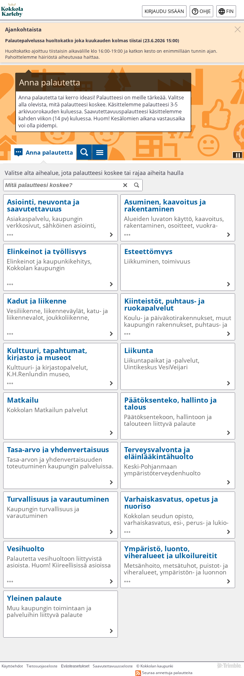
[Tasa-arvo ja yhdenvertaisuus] (60, 465)
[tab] (43, 152)
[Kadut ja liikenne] (60, 317)
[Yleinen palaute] (60, 614)
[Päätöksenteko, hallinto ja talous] (178, 416)
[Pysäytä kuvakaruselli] (237, 154)
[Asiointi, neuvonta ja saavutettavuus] (60, 218)
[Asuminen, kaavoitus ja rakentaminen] (178, 218)
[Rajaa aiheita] (136, 185)
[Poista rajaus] (125, 185)
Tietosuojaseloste (42, 666)
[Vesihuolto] (60, 564)
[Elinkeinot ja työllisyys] (60, 267)
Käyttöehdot (12, 666)
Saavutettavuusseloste (113, 666)
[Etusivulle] (12, 10)
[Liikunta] (178, 366)
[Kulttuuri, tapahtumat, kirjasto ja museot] (60, 366)
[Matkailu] (60, 416)
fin (230, 11)
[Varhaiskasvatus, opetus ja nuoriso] (178, 515)
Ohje (205, 11)
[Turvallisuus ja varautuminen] (60, 515)
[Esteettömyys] (178, 267)
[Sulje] (237, 29)
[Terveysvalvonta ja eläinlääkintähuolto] (178, 465)
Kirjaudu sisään (164, 11)
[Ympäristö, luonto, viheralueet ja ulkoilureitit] (178, 564)
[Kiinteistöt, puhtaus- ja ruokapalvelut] (178, 317)
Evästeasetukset (75, 666)
